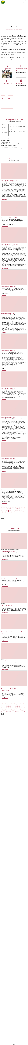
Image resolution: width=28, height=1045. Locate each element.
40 (17, 711)
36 (8, 711)
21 (24, 510)
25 (8, 513)
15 (10, 510)
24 (6, 513)
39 (15, 711)
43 (24, 711)
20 (21, 510)
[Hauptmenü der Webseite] (25, 2)
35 (6, 711)
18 (17, 510)
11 (1, 510)
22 (1, 513)
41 (19, 711)
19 (19, 510)
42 (21, 711)
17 (15, 510)
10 (24, 508)
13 (6, 510)
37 (10, 711)
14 (8, 706)
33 (1, 711)
